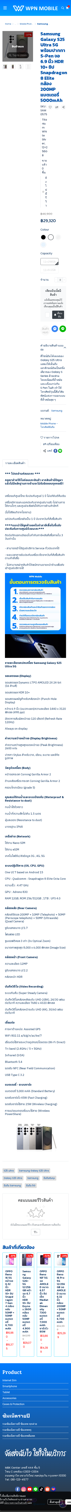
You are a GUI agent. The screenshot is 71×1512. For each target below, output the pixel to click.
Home (8, 23)
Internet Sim (9, 1380)
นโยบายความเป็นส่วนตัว (15, 1502)
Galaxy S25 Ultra (13, 1178)
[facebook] (17, 1489)
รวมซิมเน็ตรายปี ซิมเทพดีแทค (18, 1435)
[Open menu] (5, 8)
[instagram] (23, 1489)
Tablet (6, 1392)
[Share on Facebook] (55, 451)
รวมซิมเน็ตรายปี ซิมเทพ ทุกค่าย (19, 1423)
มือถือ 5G (30, 1185)
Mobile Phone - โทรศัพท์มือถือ (49, 425)
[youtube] (29, 1489)
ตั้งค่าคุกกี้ (55, 1501)
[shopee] (47, 1489)
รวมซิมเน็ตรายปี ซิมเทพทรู (16, 1429)
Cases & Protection (13, 1404)
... (15, 23)
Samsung (56, 410)
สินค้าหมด (45, 330)
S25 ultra (9, 1170)
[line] (35, 1489)
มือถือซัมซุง (49, 1178)
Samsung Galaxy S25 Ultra (34, 1170)
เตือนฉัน (59, 315)
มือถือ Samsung (12, 1185)
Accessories (9, 1398)
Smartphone (9, 1386)
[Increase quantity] (64, 279)
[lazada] (53, 1489)
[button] (62, 8)
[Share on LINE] (60, 451)
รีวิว (35, 1232)
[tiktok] (41, 1489)
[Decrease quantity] (55, 279)
